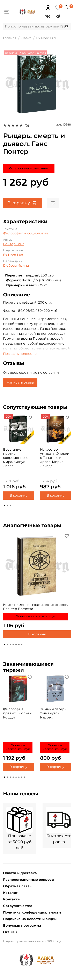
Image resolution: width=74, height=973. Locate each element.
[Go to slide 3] (10, 644)
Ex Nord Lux (46, 38)
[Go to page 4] (13, 777)
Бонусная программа (22, 925)
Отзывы (10, 932)
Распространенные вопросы (28, 880)
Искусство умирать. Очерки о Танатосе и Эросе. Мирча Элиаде (54, 458)
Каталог (10, 893)
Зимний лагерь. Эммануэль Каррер (53, 713)
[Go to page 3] (10, 505)
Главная (9, 38)
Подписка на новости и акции (30, 919)
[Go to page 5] (16, 777)
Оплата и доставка (20, 873)
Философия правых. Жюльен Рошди (17, 713)
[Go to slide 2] (7, 644)
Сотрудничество (17, 906)
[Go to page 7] (21, 777)
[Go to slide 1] (4, 644)
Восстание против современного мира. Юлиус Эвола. (15, 458)
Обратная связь (17, 886)
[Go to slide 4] (13, 644)
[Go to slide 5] (16, 644)
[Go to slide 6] (19, 644)
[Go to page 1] (4, 505)
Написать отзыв (20, 382)
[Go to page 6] (19, 777)
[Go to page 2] (7, 505)
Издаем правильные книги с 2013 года (32, 941)
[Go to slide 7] (21, 644)
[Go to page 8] (24, 777)
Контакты (12, 899)
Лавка (26, 38)
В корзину (18, 495)
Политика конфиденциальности (32, 912)
